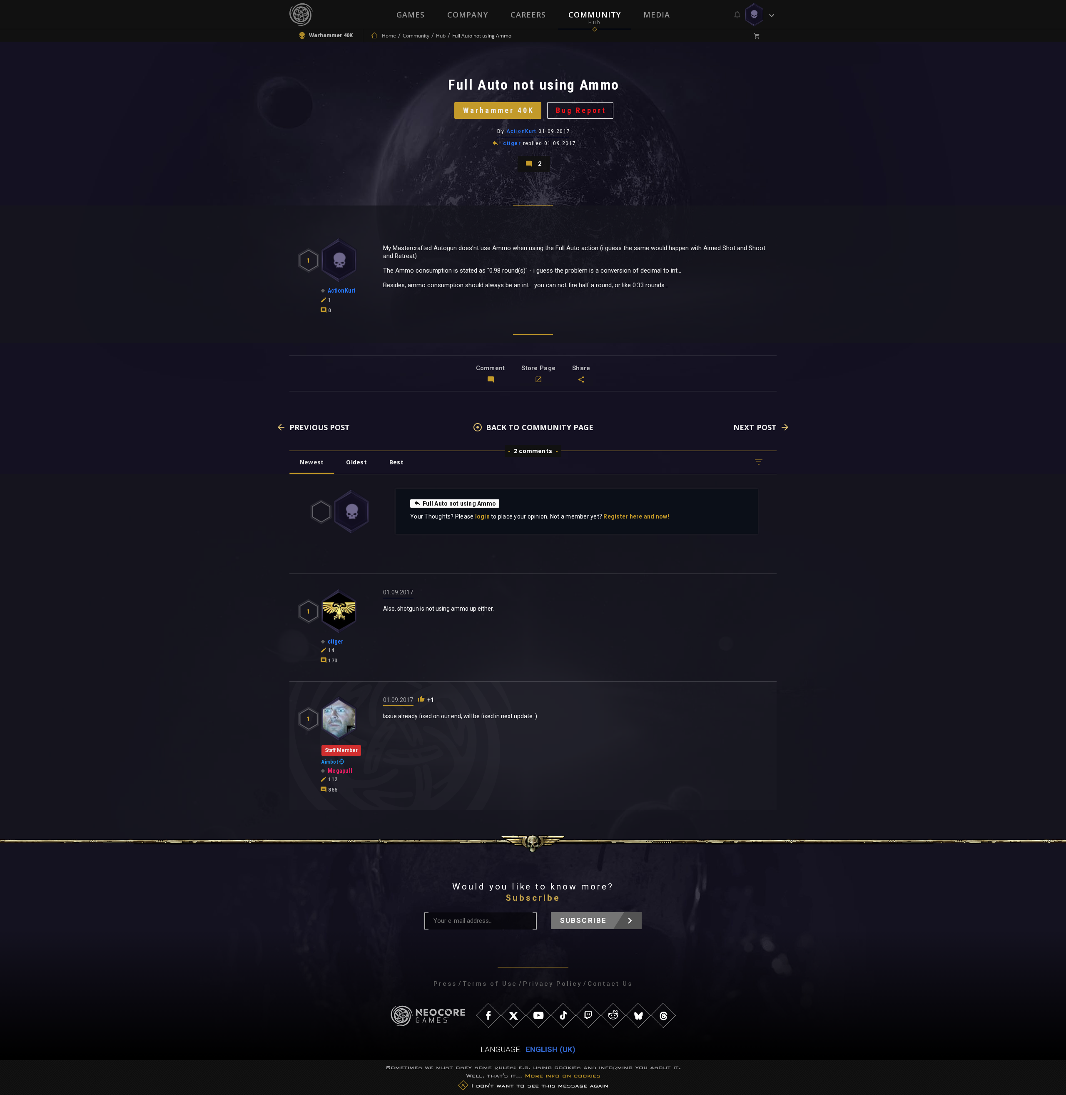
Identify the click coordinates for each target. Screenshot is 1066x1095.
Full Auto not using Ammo (459, 503)
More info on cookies (562, 1075)
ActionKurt (521, 131)
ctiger (512, 143)
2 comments (533, 451)
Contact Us (610, 983)
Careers (528, 15)
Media (656, 15)
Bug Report (581, 110)
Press (445, 983)
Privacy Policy (552, 983)
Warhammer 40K (498, 110)
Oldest (356, 462)
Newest (312, 462)
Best (396, 462)
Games (410, 15)
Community (594, 15)
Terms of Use (490, 983)
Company (467, 15)
